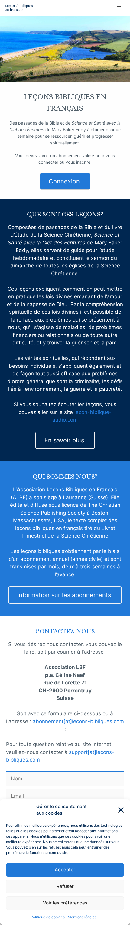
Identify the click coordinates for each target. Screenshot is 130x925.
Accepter (65, 869)
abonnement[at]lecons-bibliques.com (78, 721)
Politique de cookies (48, 917)
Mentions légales (82, 917)
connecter (48, 162)
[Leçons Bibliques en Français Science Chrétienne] (18, 8)
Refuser (65, 886)
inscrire (83, 162)
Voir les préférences (65, 903)
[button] (121, 810)
